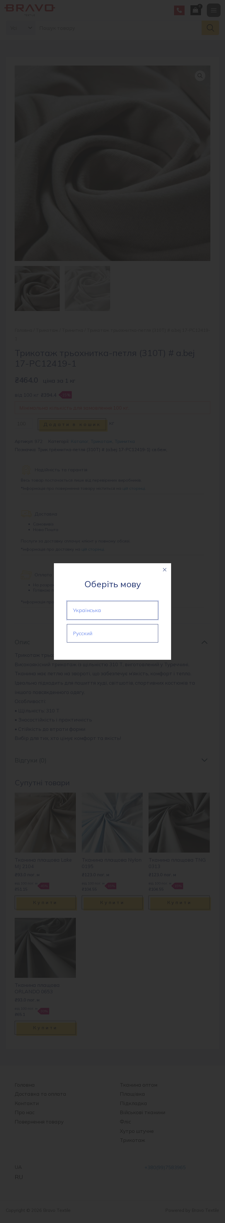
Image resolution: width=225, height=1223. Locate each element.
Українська (87, 610)
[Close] (164, 569)
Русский (82, 633)
